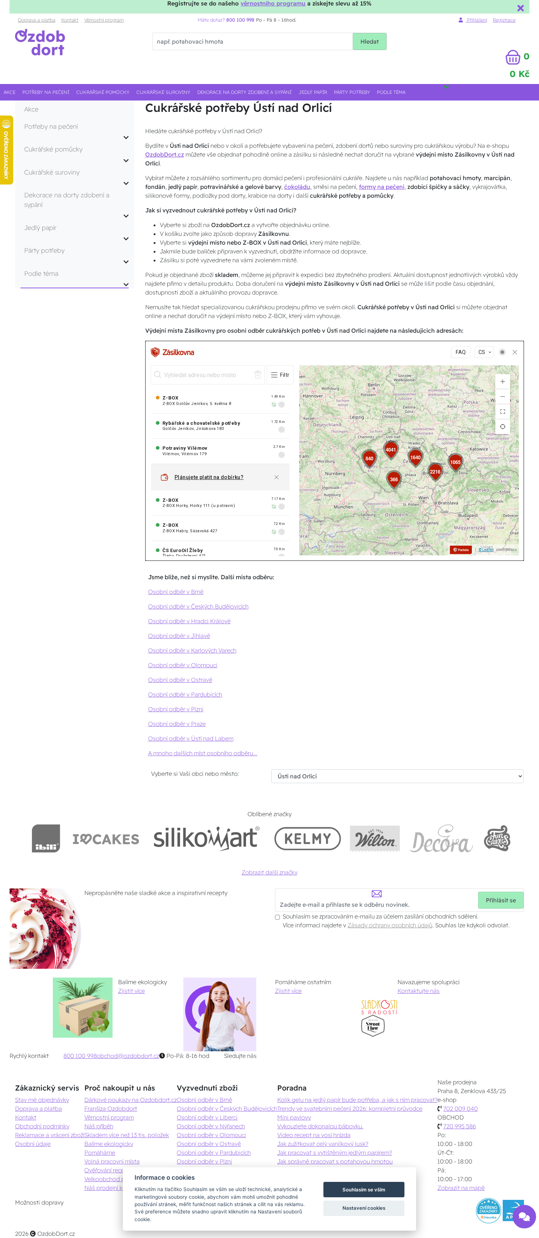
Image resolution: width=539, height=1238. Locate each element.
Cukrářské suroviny (163, 92)
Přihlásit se (501, 900)
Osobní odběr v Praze (177, 723)
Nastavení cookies (363, 1208)
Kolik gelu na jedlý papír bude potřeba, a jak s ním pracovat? (357, 1099)
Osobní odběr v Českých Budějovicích (198, 606)
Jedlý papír (313, 92)
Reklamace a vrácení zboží (49, 1135)
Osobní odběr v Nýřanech (211, 1126)
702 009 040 (460, 1108)
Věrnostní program (104, 20)
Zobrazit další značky (269, 872)
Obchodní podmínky (42, 1126)
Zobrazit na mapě (461, 1187)
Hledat (369, 41)
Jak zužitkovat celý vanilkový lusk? (322, 1143)
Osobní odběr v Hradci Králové (189, 621)
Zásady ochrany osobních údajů (390, 925)
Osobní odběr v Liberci (207, 1117)
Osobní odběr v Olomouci (182, 665)
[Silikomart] (207, 838)
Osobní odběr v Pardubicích (185, 694)
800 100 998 (80, 1055)
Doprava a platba (36, 20)
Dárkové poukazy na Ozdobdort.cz (130, 1099)
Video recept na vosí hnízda (314, 1135)
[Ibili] (46, 838)
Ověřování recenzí (107, 1170)
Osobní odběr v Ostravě (180, 679)
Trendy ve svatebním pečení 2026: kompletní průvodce (349, 1108)
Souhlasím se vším (363, 1190)
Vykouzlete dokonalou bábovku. (320, 1126)
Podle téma (391, 92)
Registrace (504, 20)
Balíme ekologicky (108, 1143)
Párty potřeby (352, 92)
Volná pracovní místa (112, 1161)
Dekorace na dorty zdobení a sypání (244, 92)
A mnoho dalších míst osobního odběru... (202, 753)
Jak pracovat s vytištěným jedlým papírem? (334, 1152)
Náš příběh (98, 1126)
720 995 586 (459, 1126)
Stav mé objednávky (42, 1099)
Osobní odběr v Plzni (175, 709)
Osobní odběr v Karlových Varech (192, 650)
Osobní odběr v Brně (175, 591)
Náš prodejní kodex (110, 1187)
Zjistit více (131, 990)
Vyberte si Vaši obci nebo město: (195, 773)
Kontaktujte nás (418, 990)
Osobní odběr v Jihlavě (179, 635)
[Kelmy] (307, 838)
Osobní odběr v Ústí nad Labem (191, 738)
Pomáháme (99, 1152)
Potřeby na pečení (45, 92)
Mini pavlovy (294, 1117)
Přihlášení (476, 20)
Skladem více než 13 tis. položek (126, 1135)
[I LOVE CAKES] (106, 838)
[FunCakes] (497, 838)
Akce (9, 92)
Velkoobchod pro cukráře (117, 1179)
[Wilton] (375, 838)
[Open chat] (524, 1218)
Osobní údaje (33, 1143)
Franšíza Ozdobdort (110, 1108)
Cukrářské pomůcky (102, 92)
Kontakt (69, 20)
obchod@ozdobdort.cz (128, 1055)
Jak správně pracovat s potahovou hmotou (335, 1161)
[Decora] (441, 838)
